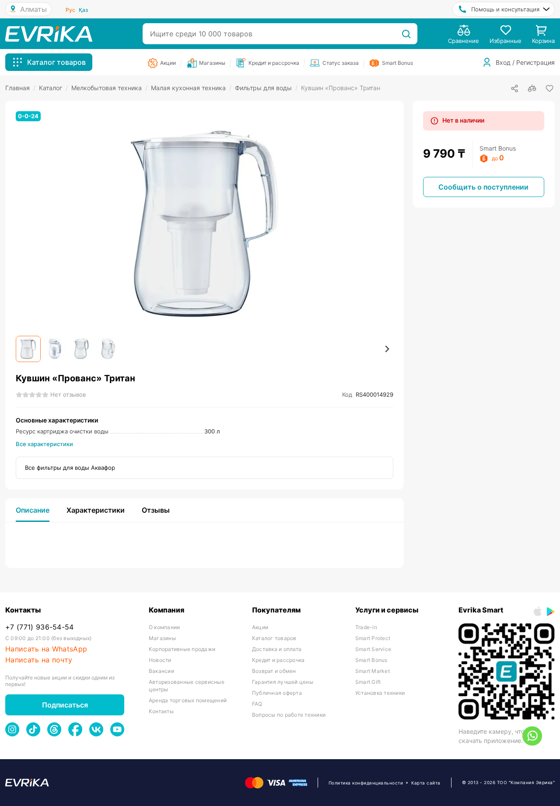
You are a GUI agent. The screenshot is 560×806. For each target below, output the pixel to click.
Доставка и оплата (276, 649)
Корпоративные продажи (182, 649)
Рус (70, 10)
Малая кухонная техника (191, 88)
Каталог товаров (274, 638)
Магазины (162, 638)
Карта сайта (426, 782)
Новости (160, 660)
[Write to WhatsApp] (532, 736)
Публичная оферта (277, 693)
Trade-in (366, 627)
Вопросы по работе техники (289, 714)
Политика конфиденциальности (366, 782)
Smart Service (373, 649)
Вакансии (161, 671)
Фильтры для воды (266, 88)
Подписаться (65, 704)
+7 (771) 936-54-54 (39, 627)
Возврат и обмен (274, 671)
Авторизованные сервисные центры (186, 686)
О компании (164, 627)
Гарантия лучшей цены (282, 682)
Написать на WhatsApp (46, 649)
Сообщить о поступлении (483, 187)
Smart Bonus (371, 660)
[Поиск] (406, 33)
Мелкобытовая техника (109, 88)
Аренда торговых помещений (188, 700)
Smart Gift (368, 682)
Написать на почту (38, 660)
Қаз (83, 10)
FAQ (257, 703)
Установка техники (380, 693)
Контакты (161, 711)
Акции (260, 627)
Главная (20, 88)
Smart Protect (372, 638)
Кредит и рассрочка (278, 660)
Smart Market (372, 671)
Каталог (53, 88)
